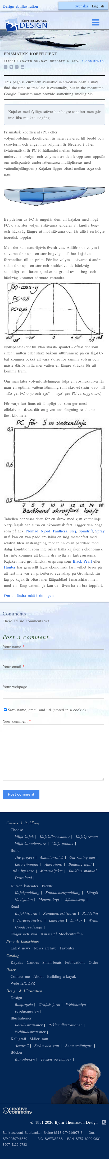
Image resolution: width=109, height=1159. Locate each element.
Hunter (9, 567)
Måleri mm (39, 1038)
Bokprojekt (24, 1004)
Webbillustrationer (30, 1031)
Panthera (60, 530)
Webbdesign (76, 1004)
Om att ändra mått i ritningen (29, 595)
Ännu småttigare (79, 1045)
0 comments (93, 61)
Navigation (24, 899)
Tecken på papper (56, 1059)
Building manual (83, 870)
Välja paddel (63, 843)
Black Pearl (82, 561)
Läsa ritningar (27, 864)
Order (93, 962)
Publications (75, 962)
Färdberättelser (30, 920)
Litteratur (57, 920)
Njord (45, 530)
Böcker (16, 1052)
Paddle (47, 885)
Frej (73, 530)
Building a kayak (61, 976)
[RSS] (104, 1122)
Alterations (54, 864)
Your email (12, 666)
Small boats (52, 962)
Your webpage (15, 686)
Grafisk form (49, 1004)
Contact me (20, 976)
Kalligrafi (18, 1038)
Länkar (76, 920)
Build (15, 850)
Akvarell (22, 1045)
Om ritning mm (82, 857)
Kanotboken (25, 1059)
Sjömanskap (75, 899)
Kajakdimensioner (55, 836)
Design (16, 997)
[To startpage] (31, 25)
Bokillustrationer (29, 1024)
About (39, 976)
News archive (45, 947)
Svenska (81, 5)
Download (23, 877)
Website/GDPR (23, 983)
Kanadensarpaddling (62, 892)
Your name (12, 646)
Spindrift (86, 530)
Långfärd (94, 892)
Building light (80, 864)
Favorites (67, 947)
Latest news (20, 947)
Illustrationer (21, 1018)
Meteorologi (49, 899)
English (98, 5)
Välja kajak (24, 836)
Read (15, 906)
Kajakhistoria (26, 913)
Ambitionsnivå (51, 857)
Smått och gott (46, 1045)
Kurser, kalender (24, 885)
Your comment (15, 721)
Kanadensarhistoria (59, 913)
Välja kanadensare (30, 843)
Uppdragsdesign (28, 927)
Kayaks (17, 962)
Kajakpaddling (27, 892)
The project (24, 857)
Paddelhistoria (94, 913)
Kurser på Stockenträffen (62, 933)
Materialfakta (51, 870)
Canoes (33, 962)
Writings (95, 920)
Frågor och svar (24, 933)
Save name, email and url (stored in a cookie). (47, 709)
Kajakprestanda (89, 836)
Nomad (32, 530)
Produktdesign (27, 1011)
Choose (17, 829)
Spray (100, 530)
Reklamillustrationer (65, 1024)
